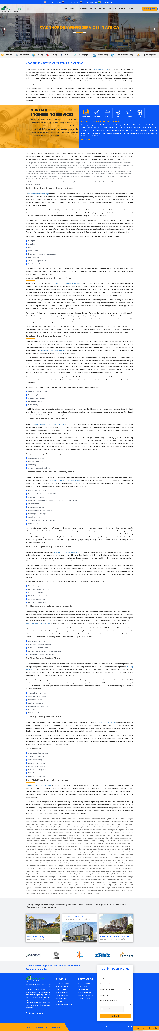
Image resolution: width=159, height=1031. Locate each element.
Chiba (77, 832)
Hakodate (29, 843)
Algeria (67, 821)
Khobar (120, 849)
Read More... (86, 139)
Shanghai (29, 882)
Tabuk (57, 882)
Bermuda (62, 827)
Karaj (34, 849)
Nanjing (106, 863)
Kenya (84, 849)
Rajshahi (109, 871)
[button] (4, 29)
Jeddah (86, 846)
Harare (95, 843)
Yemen (76, 893)
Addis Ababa (71, 819)
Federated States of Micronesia (47, 838)
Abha (37, 819)
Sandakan (87, 877)
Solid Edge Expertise (84, 992)
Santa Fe (113, 877)
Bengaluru (36, 827)
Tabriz (51, 882)
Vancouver (129, 888)
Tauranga (29, 885)
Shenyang (44, 882)
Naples (130, 863)
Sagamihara (78, 874)
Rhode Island (64, 874)
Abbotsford (30, 819)
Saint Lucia (96, 874)
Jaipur (67, 846)
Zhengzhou (90, 893)
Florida (71, 838)
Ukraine (38, 888)
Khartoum (113, 849)
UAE (131, 885)
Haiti (131, 841)
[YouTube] (33, 1013)
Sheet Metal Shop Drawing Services (38, 786)
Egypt (104, 835)
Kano (131, 846)
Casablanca (71, 830)
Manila (105, 857)
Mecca (130, 860)
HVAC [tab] (118, 117)
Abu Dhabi (51, 819)
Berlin (56, 827)
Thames (72, 885)
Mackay (85, 855)
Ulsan (44, 888)
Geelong (119, 838)
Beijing (112, 824)
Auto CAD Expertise (84, 984)
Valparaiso (120, 888)
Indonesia (40, 846)
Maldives (52, 857)
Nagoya (57, 863)
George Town (128, 838)
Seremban (112, 879)
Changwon (30, 832)
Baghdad (90, 821)
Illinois (124, 843)
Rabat (103, 871)
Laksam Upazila (61, 852)
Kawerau (54, 849)
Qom (98, 871)
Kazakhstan (62, 849)
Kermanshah (92, 849)
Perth (38, 871)
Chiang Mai (70, 832)
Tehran (36, 885)
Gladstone (94, 841)
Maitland (122, 855)
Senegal (94, 879)
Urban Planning (61, 1001)
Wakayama (82, 890)
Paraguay (105, 868)
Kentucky (77, 849)
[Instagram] (43, 1013)
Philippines (61, 871)
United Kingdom (69, 888)
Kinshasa (46, 852)
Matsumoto (85, 860)
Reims (34, 874)
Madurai (102, 855)
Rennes (39, 874)
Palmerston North (72, 868)
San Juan (126, 874)
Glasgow (103, 841)
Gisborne (86, 841)
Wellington (111, 890)
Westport (41, 893)
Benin (43, 827)
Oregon (34, 868)
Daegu (98, 832)
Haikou (126, 841)
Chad (104, 830)
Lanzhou (71, 852)
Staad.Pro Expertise (84, 998)
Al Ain (114, 819)
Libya (40, 855)
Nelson (55, 866)
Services (83, 9)
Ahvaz (103, 819)
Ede (83, 835)
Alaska (35, 821)
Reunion (55, 874)
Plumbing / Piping (61, 998)
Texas (59, 885)
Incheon (130, 843)
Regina (28, 874)
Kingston (29, 852)
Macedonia (78, 855)
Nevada (84, 866)
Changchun (120, 830)
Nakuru (79, 863)
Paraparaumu (115, 868)
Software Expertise (97, 9)
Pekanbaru (129, 868)
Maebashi (109, 855)
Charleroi (47, 832)
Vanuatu (29, 890)
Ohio (114, 866)
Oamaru (109, 866)
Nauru (42, 866)
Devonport (71, 835)
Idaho (119, 843)
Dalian (117, 832)
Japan (80, 846)
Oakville (102, 866)
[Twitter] (30, 1013)
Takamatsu (86, 882)
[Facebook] (26, 1013)
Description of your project (109, 1000)
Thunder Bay (97, 885)
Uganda (28, 888)
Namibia (85, 863)
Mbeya (124, 860)
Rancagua (117, 871)
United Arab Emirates (54, 888)
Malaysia (45, 857)
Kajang (101, 846)
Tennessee (51, 885)
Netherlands (68, 866)
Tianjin (106, 885)
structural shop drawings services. (52, 350)
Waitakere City (71, 890)
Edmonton (98, 835)
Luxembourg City (49, 855)
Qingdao (92, 871)
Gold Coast (111, 841)
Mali (57, 857)
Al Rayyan (129, 819)
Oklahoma (129, 866)
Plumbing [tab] (129, 117)
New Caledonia (93, 866)
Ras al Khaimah (127, 871)
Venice (43, 890)
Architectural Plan (62, 986)
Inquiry (130, 9)
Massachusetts (74, 860)
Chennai (62, 832)
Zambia (82, 893)
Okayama (120, 866)
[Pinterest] (40, 1013)
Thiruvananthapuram (84, 885)
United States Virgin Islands (105, 888)
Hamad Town (44, 843)
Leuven (125, 852)
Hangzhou (88, 843)
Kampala (116, 846)
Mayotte (118, 860)
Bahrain (115, 821)
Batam (99, 824)
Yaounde (61, 893)
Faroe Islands (30, 838)
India (27, 846)
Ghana (59, 841)
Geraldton (43, 841)
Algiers (73, 821)
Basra (93, 824)
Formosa (77, 838)
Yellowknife (69, 893)
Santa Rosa (121, 877)
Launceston (96, 852)
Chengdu (55, 832)
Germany (52, 841)
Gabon (90, 838)
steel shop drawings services (105, 722)
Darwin (42, 835)
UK (33, 888)
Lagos (52, 852)
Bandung (43, 824)
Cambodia (113, 827)
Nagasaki (50, 863)
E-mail (102, 979)
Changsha (129, 830)
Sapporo (49, 879)
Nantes (118, 863)
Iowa (55, 846)
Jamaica (74, 846)
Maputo (111, 857)
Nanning (112, 863)
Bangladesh (58, 824)
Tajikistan (77, 882)
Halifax (36, 843)
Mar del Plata (120, 857)
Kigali (126, 849)
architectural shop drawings (38, 194)
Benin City (49, 827)
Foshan (84, 838)
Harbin (100, 843)
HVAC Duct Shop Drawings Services (66, 552)
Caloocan (105, 827)
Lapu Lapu (82, 852)
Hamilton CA (79, 843)
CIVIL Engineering (61, 989)
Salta (114, 874)
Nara (27, 866)
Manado (74, 857)
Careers (121, 1027)
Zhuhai (97, 893)
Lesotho (119, 852)
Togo (127, 885)
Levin (131, 852)
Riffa (71, 874)
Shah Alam (129, 879)
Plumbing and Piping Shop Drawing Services (65, 480)
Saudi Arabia (66, 879)
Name (102, 974)
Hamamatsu (54, 843)
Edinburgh (89, 835)
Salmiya (108, 874)
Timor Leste (119, 885)
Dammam (123, 832)
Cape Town (38, 830)
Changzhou (39, 832)
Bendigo (29, 827)
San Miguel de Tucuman (57, 877)
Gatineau (112, 838)
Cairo (84, 827)
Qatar (81, 871)
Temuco (43, 885)
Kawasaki (46, 849)
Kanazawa (124, 846)
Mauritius (111, 860)
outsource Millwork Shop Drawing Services (49, 424)
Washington (102, 890)
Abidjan (43, 819)
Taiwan (63, 882)
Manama (81, 857)
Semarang (80, 879)
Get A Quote (149, 9)
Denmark (62, 835)
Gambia (105, 838)
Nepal (61, 866)
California (97, 827)
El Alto (109, 835)
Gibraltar (78, 841)
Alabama (29, 821)
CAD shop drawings (101, 69)
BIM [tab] (139, 117)
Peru (43, 871)
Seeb (74, 879)
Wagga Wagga (59, 890)
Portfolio (112, 9)
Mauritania (103, 860)
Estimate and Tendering (64, 1004)
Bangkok (50, 824)
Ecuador (79, 835)
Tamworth (100, 882)
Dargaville (35, 835)
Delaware (54, 835)
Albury (53, 821)
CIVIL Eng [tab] (107, 117)
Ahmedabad (95, 819)
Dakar (111, 832)
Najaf (68, 863)
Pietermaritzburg (72, 871)
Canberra (29, 830)
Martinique (49, 860)
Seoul (99, 879)
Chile (82, 832)
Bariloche (75, 824)
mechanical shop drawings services (69, 283)
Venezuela (36, 890)
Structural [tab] (97, 117)
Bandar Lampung (32, 824)
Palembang (53, 868)
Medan (28, 863)
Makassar (129, 855)
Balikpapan (122, 821)
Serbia (104, 879)
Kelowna (70, 849)
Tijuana (111, 885)
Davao (48, 835)
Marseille (29, 860)
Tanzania (114, 882)
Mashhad (65, 860)
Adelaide (81, 819)
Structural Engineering (63, 984)
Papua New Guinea (94, 868)
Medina (34, 863)
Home (65, 9)
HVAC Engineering (62, 992)
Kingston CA (37, 852)
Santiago (130, 877)
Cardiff (45, 830)
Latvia (89, 852)
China (93, 832)
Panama (83, 868)
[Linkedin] (37, 1013)
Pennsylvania (30, 871)
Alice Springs (81, 821)
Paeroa (40, 868)
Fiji (61, 838)
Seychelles (120, 879)
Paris (122, 868)
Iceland (113, 843)
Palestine (61, 868)
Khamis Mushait (103, 849)
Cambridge (122, 827)
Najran (73, 863)
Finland (65, 838)
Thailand (65, 885)
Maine (116, 855)
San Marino (43, 877)
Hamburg (63, 843)
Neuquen (77, 866)
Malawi (38, 857)
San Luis (35, 877)
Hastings (107, 843)
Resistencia (47, 874)
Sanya (43, 879)
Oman (28, 868)
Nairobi (62, 863)
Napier (124, 863)
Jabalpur (61, 846)
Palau (46, 868)
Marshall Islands (39, 860)
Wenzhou (119, 890)
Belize (131, 824)
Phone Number (105, 984)
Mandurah (98, 857)
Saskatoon (57, 879)
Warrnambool (92, 890)
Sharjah (36, 882)
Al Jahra (121, 819)
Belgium (125, 824)
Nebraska (49, 866)
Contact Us (129, 1027)
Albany (47, 821)
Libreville (34, 855)
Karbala (39, 849)
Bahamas (97, 821)
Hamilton (70, 843)
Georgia (29, 841)
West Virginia (128, 890)
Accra (63, 819)
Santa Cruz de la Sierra (100, 877)
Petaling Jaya (51, 871)
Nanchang (99, 863)
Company (73, 9)
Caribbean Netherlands (57, 830)
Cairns (79, 827)
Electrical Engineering (63, 995)
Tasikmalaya (128, 882)
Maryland (57, 860)
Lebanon (112, 852)
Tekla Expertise (83, 989)
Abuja (58, 819)
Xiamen (49, 893)
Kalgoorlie (108, 846)
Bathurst (106, 824)
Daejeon (105, 832)
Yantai (55, 893)
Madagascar (93, 855)
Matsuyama (94, 860)
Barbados (67, 824)
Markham (129, 857)
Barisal (82, 824)
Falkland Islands (127, 835)
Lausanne (105, 852)
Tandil (107, 882)
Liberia (28, 855)
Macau (70, 855)
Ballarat (130, 821)
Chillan (87, 832)
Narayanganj (34, 866)
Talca (93, 882)
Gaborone (97, 838)
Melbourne (42, 863)
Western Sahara (32, 893)
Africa (87, 819)
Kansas (28, 849)
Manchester (89, 857)
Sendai (87, 879)
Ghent (71, 841)
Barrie (88, 824)
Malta (68, 857)
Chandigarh (111, 830)
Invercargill (48, 846)
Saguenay (87, 874)
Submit (115, 1016)
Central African (95, 830)
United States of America (85, 888)
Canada (130, 827)
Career (122, 9)
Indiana (33, 846)
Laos (76, 852)
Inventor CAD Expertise (85, 995)
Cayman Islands (83, 830)
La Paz (58, 855)
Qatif (86, 871)
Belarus (118, 824)
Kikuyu (130, 849)
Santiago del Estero (33, 879)
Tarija (121, 882)
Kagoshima (94, 846)
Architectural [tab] (86, 117)
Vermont (50, 890)
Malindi (62, 857)
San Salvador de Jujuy (75, 877)
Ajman (109, 819)
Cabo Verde (71, 827)
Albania (41, 821)
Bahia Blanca (106, 821)
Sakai (103, 874)
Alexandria (60, 821)
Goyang (120, 841)
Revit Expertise (83, 986)
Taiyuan (69, 882)
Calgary (90, 827)
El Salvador (117, 835)
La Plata (64, 855)
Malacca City (30, 857)
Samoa (119, 874)
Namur (91, 863)
